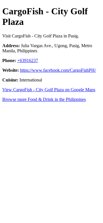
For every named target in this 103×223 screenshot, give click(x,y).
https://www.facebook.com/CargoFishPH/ (58, 70)
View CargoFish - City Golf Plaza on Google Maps (48, 89)
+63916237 (27, 60)
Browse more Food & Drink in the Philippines (44, 99)
